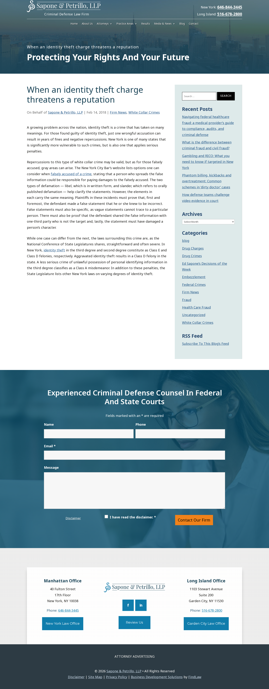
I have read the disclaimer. (133, 517)
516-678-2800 (229, 13)
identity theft (54, 250)
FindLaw (194, 677)
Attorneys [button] (103, 23)
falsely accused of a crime (71, 174)
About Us (87, 23)
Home (74, 23)
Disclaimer (73, 518)
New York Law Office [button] (63, 624)
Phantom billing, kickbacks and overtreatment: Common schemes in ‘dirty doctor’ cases (206, 181)
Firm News (118, 112)
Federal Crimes (194, 284)
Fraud (186, 300)
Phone (140, 424)
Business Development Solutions (157, 677)
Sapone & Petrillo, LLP (65, 112)
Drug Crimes (192, 256)
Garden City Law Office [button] (206, 624)
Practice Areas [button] (125, 23)
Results (145, 23)
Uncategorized (193, 315)
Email (50, 446)
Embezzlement (194, 277)
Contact (194, 23)
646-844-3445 (229, 7)
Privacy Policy (116, 677)
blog (185, 240)
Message (51, 467)
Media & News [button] (163, 23)
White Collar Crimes (144, 112)
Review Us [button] (134, 622)
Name (49, 424)
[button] (265, 662)
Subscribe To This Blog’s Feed (205, 343)
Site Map (95, 677)
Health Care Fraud (196, 307)
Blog (182, 23)
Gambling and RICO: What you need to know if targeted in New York (207, 162)
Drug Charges (193, 248)
